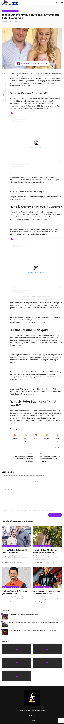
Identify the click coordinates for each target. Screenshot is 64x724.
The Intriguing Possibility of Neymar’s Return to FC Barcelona (50, 458)
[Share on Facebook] (4, 85)
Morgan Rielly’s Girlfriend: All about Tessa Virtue (14, 551)
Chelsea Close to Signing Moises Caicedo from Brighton (23, 458)
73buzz (33, 720)
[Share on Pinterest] (4, 95)
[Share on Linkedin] (4, 100)
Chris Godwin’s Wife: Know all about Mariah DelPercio (45, 551)
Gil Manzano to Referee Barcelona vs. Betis (23, 615)
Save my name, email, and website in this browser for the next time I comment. (29, 510)
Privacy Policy (40, 710)
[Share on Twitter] (4, 90)
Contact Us (23, 710)
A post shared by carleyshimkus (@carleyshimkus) (36, 171)
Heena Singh (26, 63)
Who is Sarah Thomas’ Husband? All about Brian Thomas (47, 592)
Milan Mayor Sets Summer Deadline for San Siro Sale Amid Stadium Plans (33, 622)
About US (31, 710)
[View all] (16, 649)
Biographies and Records (10, 11)
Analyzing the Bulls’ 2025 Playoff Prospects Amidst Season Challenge (32, 630)
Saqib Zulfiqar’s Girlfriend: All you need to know (14, 592)
